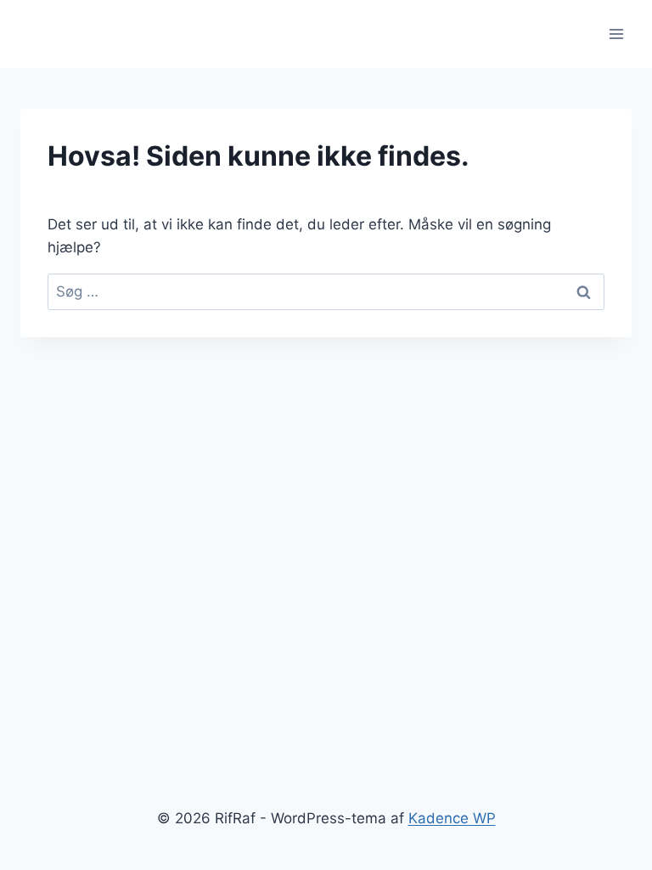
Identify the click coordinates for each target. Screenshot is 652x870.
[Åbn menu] (616, 33)
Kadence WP (452, 818)
